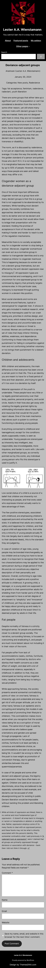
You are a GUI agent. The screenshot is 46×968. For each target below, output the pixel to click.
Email (4, 911)
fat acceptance (14, 88)
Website (5, 922)
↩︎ (29, 848)
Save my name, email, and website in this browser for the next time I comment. (24, 935)
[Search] (41, 56)
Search (4, 52)
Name (4, 900)
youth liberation (19, 91)
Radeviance (34, 83)
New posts (23, 83)
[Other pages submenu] (29, 46)
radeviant (6, 91)
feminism (27, 88)
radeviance (38, 88)
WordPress (30, 960)
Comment (7, 873)
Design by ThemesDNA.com (23, 964)
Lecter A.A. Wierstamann (22, 29)
